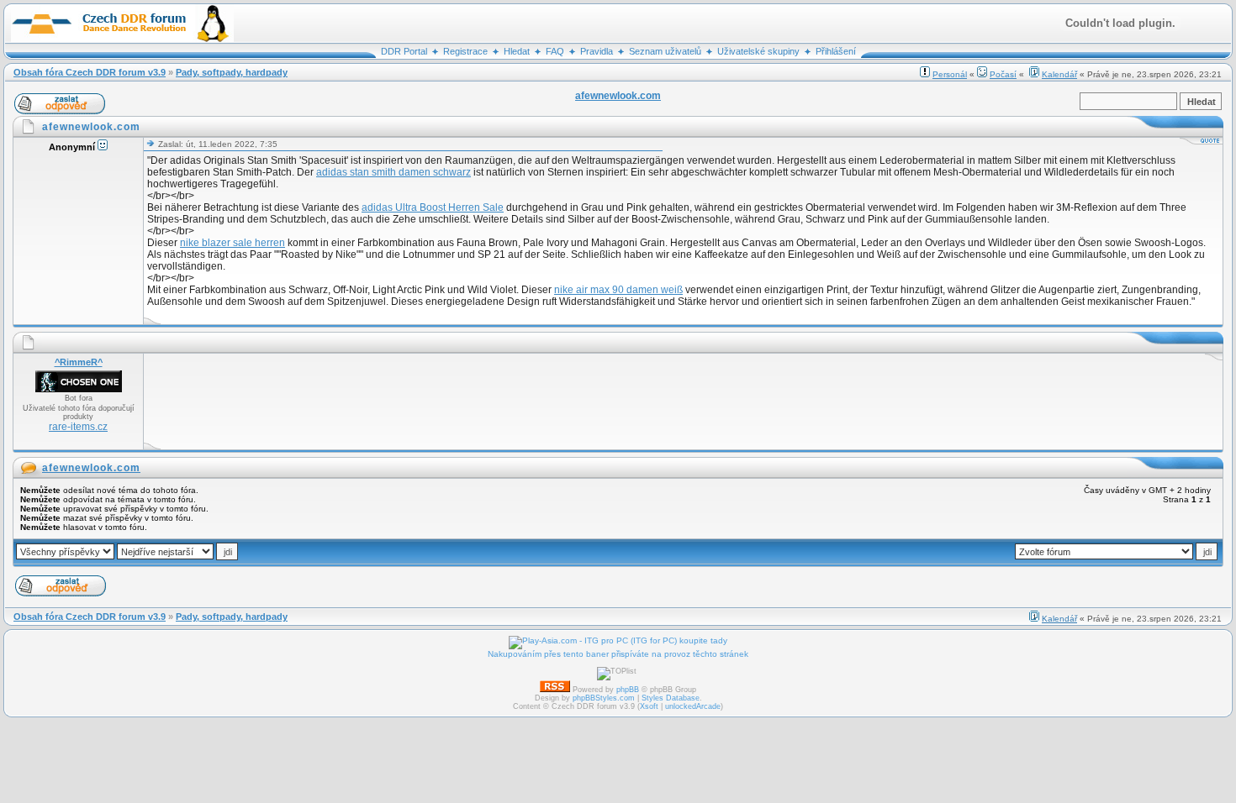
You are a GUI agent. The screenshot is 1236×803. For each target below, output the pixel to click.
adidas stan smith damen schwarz (393, 172)
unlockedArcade (693, 706)
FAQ (555, 51)
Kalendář (1059, 74)
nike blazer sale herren (232, 243)
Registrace (465, 51)
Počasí (1003, 74)
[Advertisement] (453, 401)
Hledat (517, 51)
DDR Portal (404, 51)
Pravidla (596, 51)
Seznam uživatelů (665, 51)
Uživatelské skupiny (758, 51)
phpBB (627, 689)
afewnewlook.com (91, 468)
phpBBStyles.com (604, 698)
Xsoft (649, 706)
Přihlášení (836, 51)
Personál (949, 74)
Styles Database (671, 698)
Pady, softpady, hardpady (232, 72)
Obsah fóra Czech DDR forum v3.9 (89, 72)
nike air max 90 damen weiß (618, 290)
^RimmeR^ (79, 362)
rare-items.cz (78, 427)
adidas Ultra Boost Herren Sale (433, 207)
